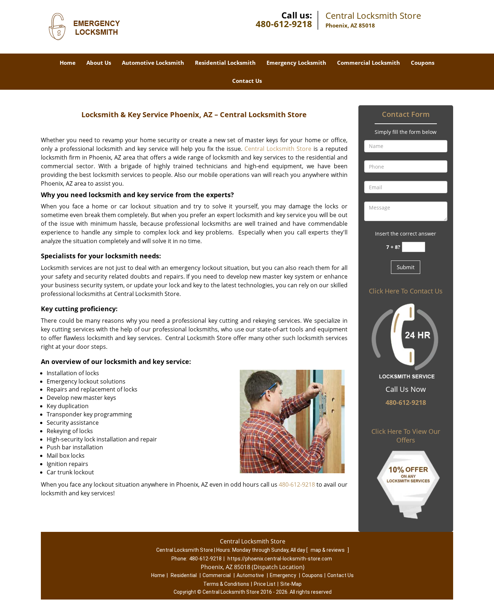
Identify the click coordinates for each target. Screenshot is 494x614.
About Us (98, 62)
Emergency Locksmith (296, 62)
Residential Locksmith (225, 62)
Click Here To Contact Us (406, 291)
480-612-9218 (284, 24)
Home (68, 62)
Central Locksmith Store (277, 149)
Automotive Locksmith (153, 62)
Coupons (422, 62)
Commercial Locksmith (368, 62)
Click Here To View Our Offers (405, 435)
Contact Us (247, 80)
